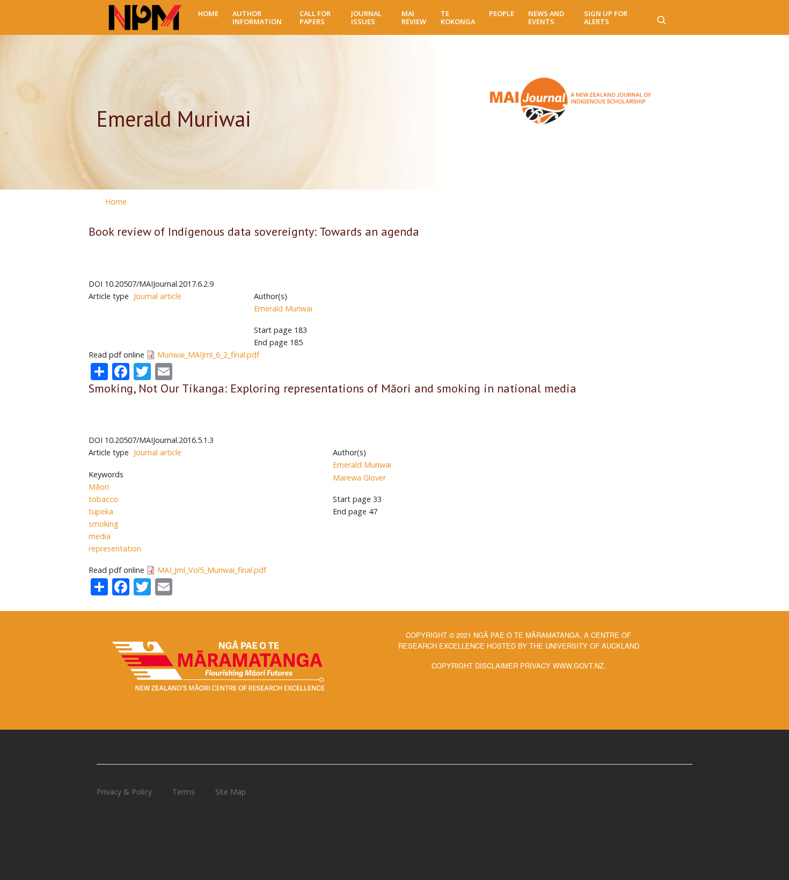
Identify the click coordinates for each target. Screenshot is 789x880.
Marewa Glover (359, 477)
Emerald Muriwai (283, 308)
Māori (99, 487)
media (100, 536)
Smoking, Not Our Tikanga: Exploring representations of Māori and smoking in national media (332, 388)
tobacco (103, 499)
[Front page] (145, 17)
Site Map (230, 792)
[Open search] (661, 17)
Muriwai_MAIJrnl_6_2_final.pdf (208, 355)
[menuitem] (208, 13)
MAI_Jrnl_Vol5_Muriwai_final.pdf (211, 570)
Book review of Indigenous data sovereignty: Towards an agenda (254, 231)
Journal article (157, 296)
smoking (104, 524)
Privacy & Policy (124, 792)
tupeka (101, 511)
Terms (183, 792)
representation (115, 548)
